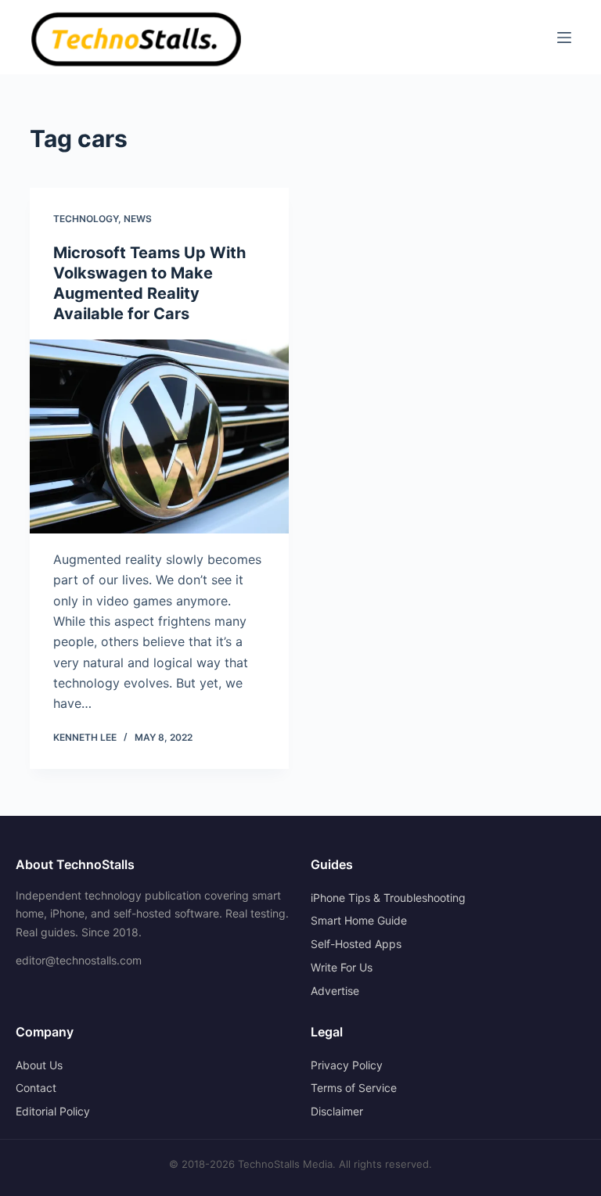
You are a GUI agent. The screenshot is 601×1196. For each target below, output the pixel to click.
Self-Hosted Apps (356, 943)
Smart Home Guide (359, 920)
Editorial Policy (53, 1111)
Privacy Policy (347, 1065)
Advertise (335, 990)
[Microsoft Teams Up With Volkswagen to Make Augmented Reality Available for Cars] (159, 436)
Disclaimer (337, 1111)
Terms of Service (354, 1087)
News (138, 218)
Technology (85, 218)
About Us (39, 1065)
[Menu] (564, 38)
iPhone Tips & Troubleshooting (388, 897)
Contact (36, 1087)
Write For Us (341, 967)
